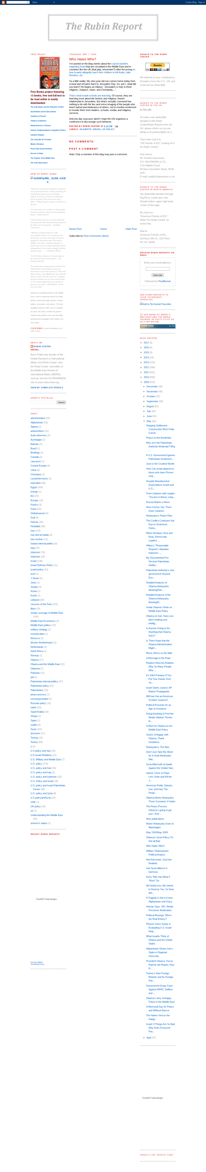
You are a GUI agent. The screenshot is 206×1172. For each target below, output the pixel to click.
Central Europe (38, 465)
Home (103, 229)
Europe (34, 500)
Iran (33, 530)
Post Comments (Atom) (96, 235)
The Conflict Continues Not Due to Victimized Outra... (160, 524)
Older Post (131, 229)
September (153, 401)
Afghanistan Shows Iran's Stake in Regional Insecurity (159, 952)
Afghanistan (37, 422)
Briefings (35, 452)
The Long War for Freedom (41, 139)
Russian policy (38, 703)
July (149, 411)
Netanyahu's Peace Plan (159, 515)
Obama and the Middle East (45, 664)
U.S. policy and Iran (41, 768)
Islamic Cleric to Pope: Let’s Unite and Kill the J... (159, 777)
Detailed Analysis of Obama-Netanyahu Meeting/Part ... (157, 586)
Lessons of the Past (41, 604)
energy (34, 491)
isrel (33, 573)
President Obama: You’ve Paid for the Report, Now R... (160, 965)
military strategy (39, 629)
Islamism (35, 552)
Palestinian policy (40, 685)
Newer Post (75, 229)
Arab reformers (39, 435)
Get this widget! (37, 962)
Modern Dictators (37, 144)
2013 (147, 362)
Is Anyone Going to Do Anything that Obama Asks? (158, 632)
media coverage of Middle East (47, 612)
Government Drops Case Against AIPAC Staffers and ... (159, 989)
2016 (147, 347)
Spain (34, 720)
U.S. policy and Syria (42, 793)
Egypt (34, 487)
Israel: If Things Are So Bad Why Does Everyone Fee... (160, 1028)
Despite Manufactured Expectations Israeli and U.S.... (160, 485)
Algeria (34, 426)
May (149, 421)
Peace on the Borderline (158, 437)
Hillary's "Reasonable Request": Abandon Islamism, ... (157, 549)
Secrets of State (37, 153)
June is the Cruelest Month (160, 463)
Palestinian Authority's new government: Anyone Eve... (160, 574)
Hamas (34, 522)
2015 (147, 352)
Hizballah (35, 526)
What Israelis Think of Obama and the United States (159, 940)
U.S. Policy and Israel (42, 781)
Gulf (33, 517)
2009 (147, 382)
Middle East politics (41, 625)
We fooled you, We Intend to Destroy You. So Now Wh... (160, 889)
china (33, 470)
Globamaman (38, 513)
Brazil (34, 448)
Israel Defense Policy (42, 565)
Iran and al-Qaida (40, 534)
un (32, 810)
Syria (33, 729)
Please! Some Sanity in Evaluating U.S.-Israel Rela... (158, 928)
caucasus (36, 461)
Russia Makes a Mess (158, 502)
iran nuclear (37, 539)
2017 (147, 342)
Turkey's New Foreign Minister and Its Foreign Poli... (159, 977)
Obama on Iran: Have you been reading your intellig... (159, 620)
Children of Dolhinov (39, 121)
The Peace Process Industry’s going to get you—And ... (159, 810)
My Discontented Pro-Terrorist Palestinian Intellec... (157, 561)
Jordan (34, 587)
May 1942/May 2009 (157, 832)
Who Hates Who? (82, 59)
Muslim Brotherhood (41, 642)
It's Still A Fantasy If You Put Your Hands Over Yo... (158, 679)
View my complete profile (47, 388)
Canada (35, 457)
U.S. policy (36, 763)
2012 (147, 367)
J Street (35, 578)
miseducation (38, 633)
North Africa (37, 651)
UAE (33, 802)
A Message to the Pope (158, 658)
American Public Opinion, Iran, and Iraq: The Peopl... (159, 789)
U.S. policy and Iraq (41, 772)
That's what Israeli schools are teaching (90, 95)
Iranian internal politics (42, 543)
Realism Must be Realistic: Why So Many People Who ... (160, 666)
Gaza (33, 508)
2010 (147, 377)
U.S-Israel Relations (41, 755)
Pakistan (35, 672)
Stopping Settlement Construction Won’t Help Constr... (160, 429)
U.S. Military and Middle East (46, 759)
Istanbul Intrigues (37, 135)
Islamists (35, 556)
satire (33, 707)
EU (32, 496)
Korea (34, 591)
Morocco (35, 638)
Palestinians (37, 690)
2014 (147, 357)
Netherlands (37, 647)
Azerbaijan (36, 439)
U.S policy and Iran (41, 750)
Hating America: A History (41, 125)
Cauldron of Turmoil (38, 116)
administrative (38, 418)
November (152, 391)
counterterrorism (39, 478)
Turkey (34, 742)
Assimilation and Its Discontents (43, 111)
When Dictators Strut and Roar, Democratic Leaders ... (159, 537)
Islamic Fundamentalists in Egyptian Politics (48, 130)
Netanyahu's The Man (157, 747)
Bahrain (35, 444)
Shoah (34, 716)
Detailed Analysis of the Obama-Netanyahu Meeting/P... (158, 598)
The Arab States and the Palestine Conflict (47, 107)
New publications (155, 818)
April (149, 1037)
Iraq (33, 547)
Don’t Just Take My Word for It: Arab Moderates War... (159, 755)
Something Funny (37, 964)
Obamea (35, 668)
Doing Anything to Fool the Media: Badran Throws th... (159, 717)
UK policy (36, 806)
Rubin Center (42, 346)
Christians (36, 474)
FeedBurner (165, 281)
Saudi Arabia (37, 711)
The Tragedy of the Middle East (43, 158)
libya (33, 608)
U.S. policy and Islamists (44, 776)
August (150, 406)
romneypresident (39, 698)
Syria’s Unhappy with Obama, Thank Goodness (157, 738)
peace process (38, 694)
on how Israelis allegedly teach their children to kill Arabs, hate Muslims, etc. (102, 72)
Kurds (34, 595)
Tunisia (34, 737)
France (34, 504)
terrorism (35, 733)
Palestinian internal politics (44, 681)
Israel (33, 561)
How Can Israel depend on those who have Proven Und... (160, 472)
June (149, 416)
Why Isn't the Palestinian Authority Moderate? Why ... (160, 446)
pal (32, 677)
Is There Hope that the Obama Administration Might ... (159, 644)
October (151, 396)
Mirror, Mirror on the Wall (159, 653)
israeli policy (37, 569)
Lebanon (35, 599)
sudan (34, 724)
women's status (39, 823)
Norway (35, 655)
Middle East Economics (43, 621)
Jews (33, 582)
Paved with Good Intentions (41, 149)
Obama (34, 659)
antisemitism (37, 431)
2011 (146, 372)
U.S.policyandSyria (41, 797)
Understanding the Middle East (47, 815)
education (36, 483)
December (152, 386)
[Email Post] (115, 126)
